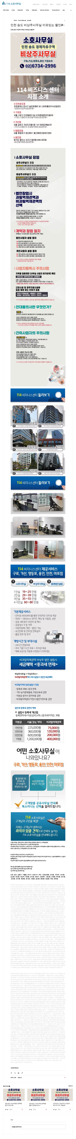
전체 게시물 (6, 10)
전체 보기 (71, 1085)
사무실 (13, 10)
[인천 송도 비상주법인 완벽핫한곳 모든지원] (14, 1095)
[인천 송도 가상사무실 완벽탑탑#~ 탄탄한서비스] (38, 1095)
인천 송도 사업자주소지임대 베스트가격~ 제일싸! (61, 1104)
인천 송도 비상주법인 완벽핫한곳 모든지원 (13, 1104)
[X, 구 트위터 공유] (15, 1073)
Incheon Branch (56, 10)
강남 (64, 10)
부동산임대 (20, 10)
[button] (71, 10)
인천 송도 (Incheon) (44, 10)
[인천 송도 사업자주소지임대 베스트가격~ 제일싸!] (62, 1095)
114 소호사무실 (13, 4)
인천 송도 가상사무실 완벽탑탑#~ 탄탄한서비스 (37, 1104)
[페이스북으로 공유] (11, 1073)
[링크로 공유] (22, 1073)
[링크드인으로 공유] (18, 1073)
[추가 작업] (64, 20)
